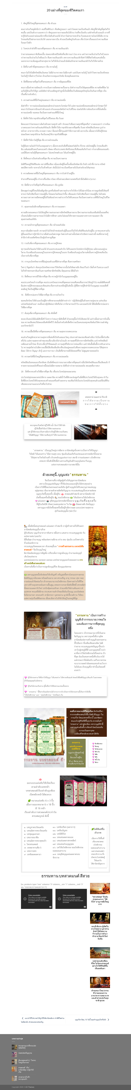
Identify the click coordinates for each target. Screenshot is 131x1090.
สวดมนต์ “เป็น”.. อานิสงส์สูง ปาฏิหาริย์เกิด (26, 1069)
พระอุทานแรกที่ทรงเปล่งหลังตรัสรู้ (27, 1047)
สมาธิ (65, 7)
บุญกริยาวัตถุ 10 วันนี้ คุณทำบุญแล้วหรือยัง (91, 1020)
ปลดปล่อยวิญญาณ (25, 1053)
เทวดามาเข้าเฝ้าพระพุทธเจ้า (24, 1078)
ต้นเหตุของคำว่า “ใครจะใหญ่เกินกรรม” (27, 1061)
